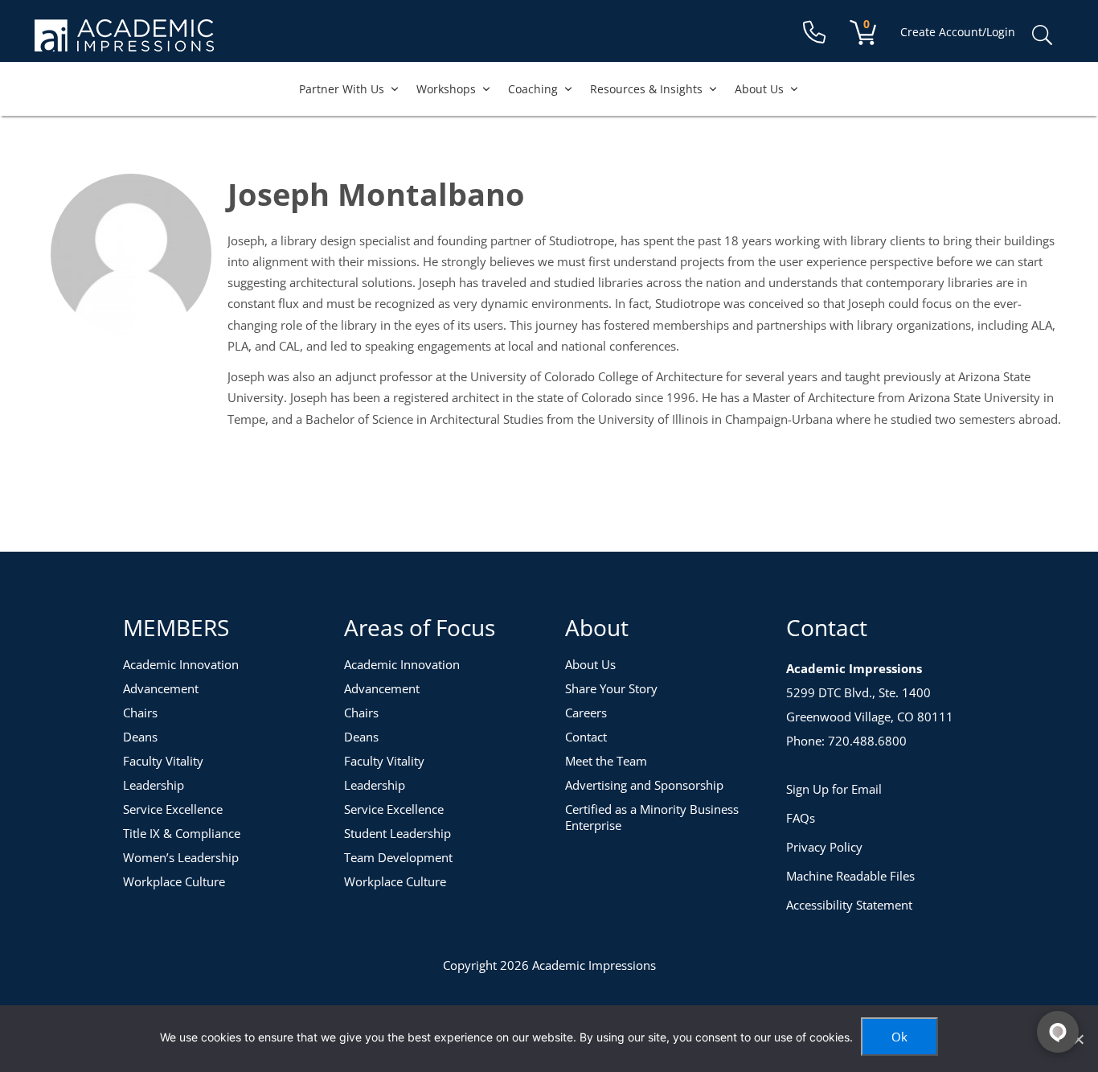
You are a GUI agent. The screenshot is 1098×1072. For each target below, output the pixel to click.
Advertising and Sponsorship (644, 785)
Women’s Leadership (181, 857)
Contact (586, 737)
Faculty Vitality (163, 761)
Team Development (398, 857)
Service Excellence (173, 809)
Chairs (140, 712)
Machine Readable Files (850, 876)
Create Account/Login (957, 31)
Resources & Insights (646, 89)
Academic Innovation (181, 664)
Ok (899, 1037)
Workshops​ (446, 89)
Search (1041, 35)
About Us (759, 89)
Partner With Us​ (341, 89)
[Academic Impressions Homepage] (124, 42)
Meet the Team (606, 761)
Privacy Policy (824, 847)
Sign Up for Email (834, 789)
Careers (586, 712)
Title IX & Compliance (181, 833)
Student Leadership (397, 833)
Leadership (153, 785)
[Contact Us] (814, 32)
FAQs (800, 818)
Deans (140, 737)
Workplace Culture (174, 881)
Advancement (161, 688)
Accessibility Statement (849, 905)
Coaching (533, 89)
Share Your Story (611, 688)
